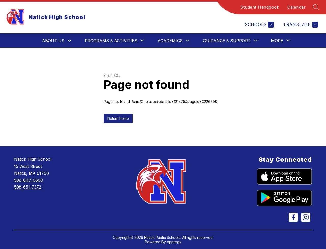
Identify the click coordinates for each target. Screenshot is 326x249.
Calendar (296, 7)
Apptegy (174, 242)
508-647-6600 (28, 180)
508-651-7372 (27, 187)
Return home (118, 118)
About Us (53, 40)
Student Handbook (259, 7)
